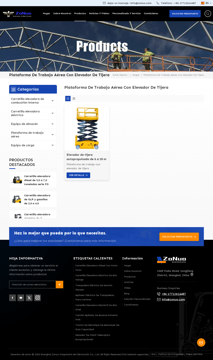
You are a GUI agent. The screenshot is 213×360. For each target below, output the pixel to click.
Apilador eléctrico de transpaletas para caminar (94, 297)
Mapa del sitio (194, 354)
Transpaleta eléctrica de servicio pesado (93, 287)
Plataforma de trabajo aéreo (27, 134)
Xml (153, 354)
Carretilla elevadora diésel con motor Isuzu (96, 267)
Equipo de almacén (24, 124)
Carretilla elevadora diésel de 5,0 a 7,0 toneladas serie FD (37, 180)
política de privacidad (170, 354)
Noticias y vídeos (99, 13)
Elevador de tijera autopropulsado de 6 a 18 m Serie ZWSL (86, 157)
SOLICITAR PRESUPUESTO (177, 236)
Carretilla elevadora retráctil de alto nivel (96, 307)
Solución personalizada (137, 299)
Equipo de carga (22, 145)
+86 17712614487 (185, 3)
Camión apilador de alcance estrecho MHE (96, 317)
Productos (80, 13)
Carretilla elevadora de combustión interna (27, 100)
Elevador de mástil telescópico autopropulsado (92, 337)
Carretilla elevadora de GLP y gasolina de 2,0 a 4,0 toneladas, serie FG (37, 199)
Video (127, 287)
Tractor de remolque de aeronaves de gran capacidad (97, 327)
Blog (126, 293)
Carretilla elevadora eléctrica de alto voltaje (96, 277)
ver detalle (76, 175)
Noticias (128, 282)
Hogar (46, 13)
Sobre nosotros (62, 13)
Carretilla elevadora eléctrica (25, 113)
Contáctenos (151, 13)
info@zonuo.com (140, 3)
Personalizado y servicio (126, 13)
